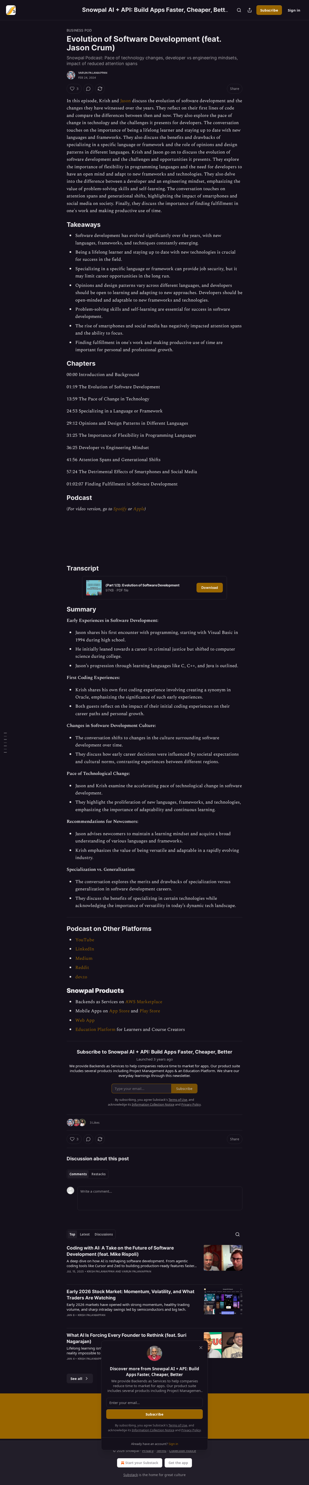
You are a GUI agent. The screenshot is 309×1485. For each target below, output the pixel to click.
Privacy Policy (191, 1430)
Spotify (120, 508)
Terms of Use (178, 1425)
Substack (130, 1474)
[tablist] (87, 1174)
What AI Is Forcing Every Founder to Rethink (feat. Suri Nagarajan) (126, 1338)
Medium (83, 958)
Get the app (178, 1462)
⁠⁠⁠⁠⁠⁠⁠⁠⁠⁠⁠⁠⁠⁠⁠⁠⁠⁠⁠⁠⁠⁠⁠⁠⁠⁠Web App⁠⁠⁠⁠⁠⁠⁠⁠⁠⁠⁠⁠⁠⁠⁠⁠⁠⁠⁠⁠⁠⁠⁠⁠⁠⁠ (85, 1020)
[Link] (60, 224)
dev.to (81, 977)
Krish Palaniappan (100, 1271)
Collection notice (182, 1450)
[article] (154, 1263)
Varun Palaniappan (92, 72)
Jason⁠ (125, 100)
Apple (139, 508)
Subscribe (269, 10)
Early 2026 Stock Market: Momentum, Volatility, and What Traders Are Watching (130, 1295)
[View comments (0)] (88, 89)
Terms (161, 1450)
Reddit (82, 967)
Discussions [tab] (104, 1234)
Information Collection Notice (153, 1430)
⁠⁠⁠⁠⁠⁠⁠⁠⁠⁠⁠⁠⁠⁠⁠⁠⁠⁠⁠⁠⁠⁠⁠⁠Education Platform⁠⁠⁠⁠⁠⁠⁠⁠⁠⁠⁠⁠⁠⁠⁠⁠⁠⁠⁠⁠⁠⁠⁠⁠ (95, 1029)
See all (76, 1378)
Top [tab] (72, 1234)
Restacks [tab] (98, 1174)
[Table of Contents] (5, 742)
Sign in (294, 10)
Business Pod (79, 30)
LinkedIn (84, 949)
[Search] (239, 10)
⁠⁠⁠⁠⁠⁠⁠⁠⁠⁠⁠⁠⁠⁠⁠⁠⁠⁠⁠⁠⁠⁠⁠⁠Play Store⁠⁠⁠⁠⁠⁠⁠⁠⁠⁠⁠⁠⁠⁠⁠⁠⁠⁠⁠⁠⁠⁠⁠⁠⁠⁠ (150, 1011)
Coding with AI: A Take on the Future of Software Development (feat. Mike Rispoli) (120, 1251)
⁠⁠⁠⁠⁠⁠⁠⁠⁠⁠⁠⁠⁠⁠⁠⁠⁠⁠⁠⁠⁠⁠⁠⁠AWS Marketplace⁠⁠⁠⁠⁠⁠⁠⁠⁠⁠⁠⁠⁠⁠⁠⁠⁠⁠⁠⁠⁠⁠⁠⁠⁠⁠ (143, 1001)
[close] (201, 1347)
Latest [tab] (85, 1234)
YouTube (84, 939)
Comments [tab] (78, 1174)
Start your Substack (141, 1462)
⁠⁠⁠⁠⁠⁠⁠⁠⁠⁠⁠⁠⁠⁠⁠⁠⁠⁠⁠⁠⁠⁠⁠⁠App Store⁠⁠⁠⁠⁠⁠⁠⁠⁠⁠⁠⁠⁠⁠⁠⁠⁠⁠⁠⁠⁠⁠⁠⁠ (119, 1011)
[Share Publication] (249, 10)
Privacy (148, 1450)
